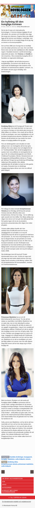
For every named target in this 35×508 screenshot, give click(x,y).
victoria (28, 459)
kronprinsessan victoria (9, 464)
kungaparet (28, 457)
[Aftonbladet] (8, 2)
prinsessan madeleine (25, 464)
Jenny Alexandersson (23, 26)
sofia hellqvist (20, 459)
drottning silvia (13, 462)
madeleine (11, 459)
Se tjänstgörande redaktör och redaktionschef (16, 501)
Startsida (3, 19)
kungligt (4, 459)
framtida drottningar (16, 457)
